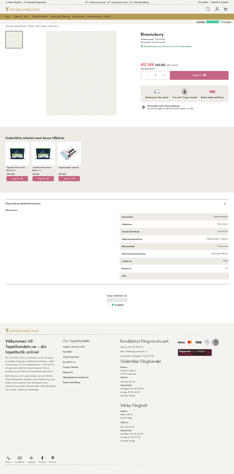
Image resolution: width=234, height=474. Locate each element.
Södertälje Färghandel (36, 2)
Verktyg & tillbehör (60, 17)
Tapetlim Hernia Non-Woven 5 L (16, 169)
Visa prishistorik (147, 69)
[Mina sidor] (217, 9)
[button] (208, 9)
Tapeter (18, 17)
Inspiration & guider (220, 2)
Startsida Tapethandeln (15, 26)
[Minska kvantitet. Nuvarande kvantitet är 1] (147, 75)
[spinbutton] (155, 75)
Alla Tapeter (42, 26)
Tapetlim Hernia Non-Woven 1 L (42, 169)
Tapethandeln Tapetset (68, 168)
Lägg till (196, 75)
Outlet (106, 17)
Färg (7, 17)
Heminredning (94, 17)
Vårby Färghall (14, 2)
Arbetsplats (78, 17)
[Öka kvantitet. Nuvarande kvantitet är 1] (163, 75)
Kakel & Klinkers (40, 17)
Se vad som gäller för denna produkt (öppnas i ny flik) (170, 109)
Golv (26, 17)
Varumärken (203, 2)
